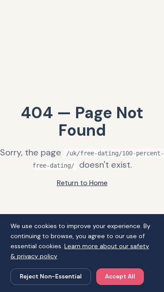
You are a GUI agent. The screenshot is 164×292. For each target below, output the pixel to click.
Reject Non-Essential (51, 276)
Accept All (120, 276)
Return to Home (82, 182)
